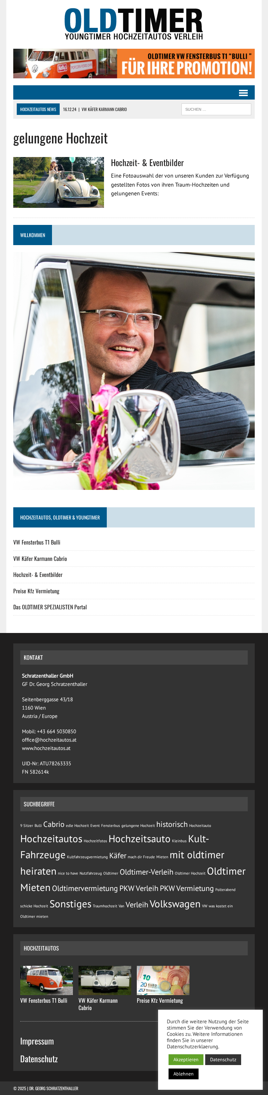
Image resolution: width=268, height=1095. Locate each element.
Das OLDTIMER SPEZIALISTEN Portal (50, 607)
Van (121, 906)
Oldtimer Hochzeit (190, 873)
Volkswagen (175, 903)
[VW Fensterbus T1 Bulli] (46, 990)
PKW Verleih (138, 888)
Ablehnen (183, 1074)
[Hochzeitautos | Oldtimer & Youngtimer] (133, 24)
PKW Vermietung (187, 888)
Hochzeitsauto (140, 838)
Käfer (117, 855)
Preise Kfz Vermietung (36, 591)
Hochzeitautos (51, 838)
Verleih (137, 904)
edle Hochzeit (77, 825)
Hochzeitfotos (95, 840)
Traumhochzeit (105, 906)
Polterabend (225, 889)
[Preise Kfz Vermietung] (163, 990)
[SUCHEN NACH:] (216, 108)
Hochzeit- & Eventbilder (147, 162)
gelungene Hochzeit (138, 825)
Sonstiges (70, 903)
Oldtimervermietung (85, 888)
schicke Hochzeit (34, 906)
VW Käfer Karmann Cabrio (40, 558)
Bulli (38, 825)
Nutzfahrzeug (91, 873)
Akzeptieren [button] (186, 1059)
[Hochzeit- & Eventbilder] (58, 203)
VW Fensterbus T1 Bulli (36, 542)
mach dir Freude (141, 856)
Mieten (162, 856)
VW (204, 906)
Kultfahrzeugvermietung (87, 856)
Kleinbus (179, 840)
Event (95, 825)
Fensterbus (110, 825)
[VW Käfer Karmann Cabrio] (105, 990)
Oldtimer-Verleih (146, 872)
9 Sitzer (26, 825)
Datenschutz (39, 1058)
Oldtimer (110, 873)
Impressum (37, 1040)
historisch (172, 824)
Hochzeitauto (200, 825)
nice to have (68, 873)
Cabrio (54, 824)
